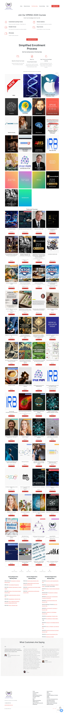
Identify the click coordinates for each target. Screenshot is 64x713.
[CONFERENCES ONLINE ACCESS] (38, 142)
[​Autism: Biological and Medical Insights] (52, 299)
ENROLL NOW (55, 6)
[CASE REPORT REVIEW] (11, 219)
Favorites (35, 571)
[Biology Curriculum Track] (32, 84)
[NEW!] (14, 84)
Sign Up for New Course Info (38, 703)
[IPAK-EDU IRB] (52, 142)
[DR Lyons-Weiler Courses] (38, 160)
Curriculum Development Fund (52, 699)
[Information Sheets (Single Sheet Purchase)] (52, 123)
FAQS (48, 692)
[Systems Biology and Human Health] (52, 350)
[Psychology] (25, 105)
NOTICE (48, 697)
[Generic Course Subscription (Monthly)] (25, 477)
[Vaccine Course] (11, 123)
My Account (21, 571)
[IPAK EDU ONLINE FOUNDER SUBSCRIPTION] (52, 219)
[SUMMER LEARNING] (11, 160)
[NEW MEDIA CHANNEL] (25, 142)
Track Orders (28, 571)
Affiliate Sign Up (35, 701)
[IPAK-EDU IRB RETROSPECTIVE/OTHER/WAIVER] (11, 401)
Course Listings (35, 692)
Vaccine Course (49, 691)
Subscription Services (51, 700)
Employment (35, 704)
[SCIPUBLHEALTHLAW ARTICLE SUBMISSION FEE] (38, 375)
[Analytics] (11, 105)
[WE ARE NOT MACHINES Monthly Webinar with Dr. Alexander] (11, 452)
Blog (33, 699)
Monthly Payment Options (37, 695)
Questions (34, 693)
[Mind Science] (38, 123)
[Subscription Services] (52, 105)
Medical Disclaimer (50, 704)
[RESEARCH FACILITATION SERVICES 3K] (11, 325)
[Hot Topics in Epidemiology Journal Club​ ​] (11, 477)
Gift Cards (49, 571)
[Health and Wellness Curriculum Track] (50, 84)
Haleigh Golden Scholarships (52, 703)
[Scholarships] (38, 105)
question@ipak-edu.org (9, 705)
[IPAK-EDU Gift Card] (25, 526)
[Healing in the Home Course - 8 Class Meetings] (25, 375)
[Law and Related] (11, 142)
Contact (34, 697)
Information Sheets (36, 696)
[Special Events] (52, 178)
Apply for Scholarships (37, 700)
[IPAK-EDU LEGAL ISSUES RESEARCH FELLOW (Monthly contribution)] (38, 299)
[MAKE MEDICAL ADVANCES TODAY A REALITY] (52, 325)
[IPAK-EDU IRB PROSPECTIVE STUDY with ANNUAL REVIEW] (52, 375)
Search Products (14, 571)
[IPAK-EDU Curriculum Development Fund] (38, 502)
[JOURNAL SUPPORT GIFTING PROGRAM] (38, 426)
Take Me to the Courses (32, 39)
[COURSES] (25, 123)
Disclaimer (49, 693)
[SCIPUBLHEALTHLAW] (25, 160)
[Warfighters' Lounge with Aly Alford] (11, 196)
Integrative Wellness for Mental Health (52, 696)
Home (34, 691)
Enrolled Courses (42, 571)
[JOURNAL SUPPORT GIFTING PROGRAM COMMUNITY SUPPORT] (52, 401)
